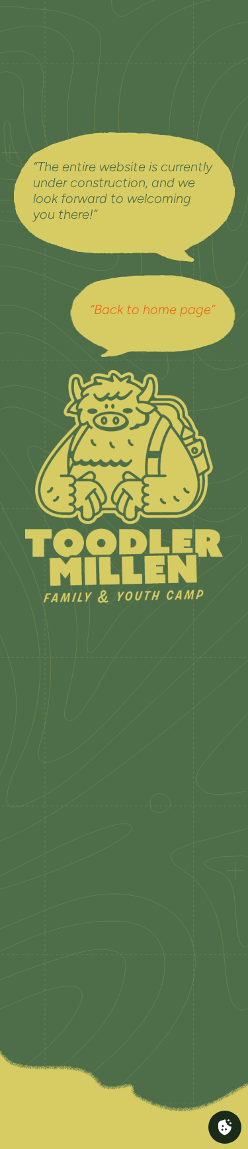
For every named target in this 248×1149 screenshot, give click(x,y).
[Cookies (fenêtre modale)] (225, 1127)
